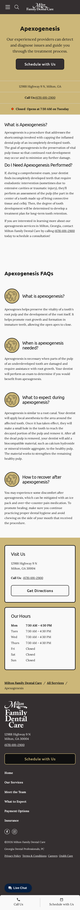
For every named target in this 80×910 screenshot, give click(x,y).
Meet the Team (15, 792)
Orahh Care (66, 856)
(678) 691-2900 (45, 97)
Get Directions (40, 590)
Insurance (11, 820)
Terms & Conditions (34, 856)
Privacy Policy (12, 856)
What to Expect (15, 801)
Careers (52, 856)
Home (8, 773)
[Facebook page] (7, 831)
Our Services (13, 782)
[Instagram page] (14, 831)
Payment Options (16, 811)
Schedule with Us (40, 64)
